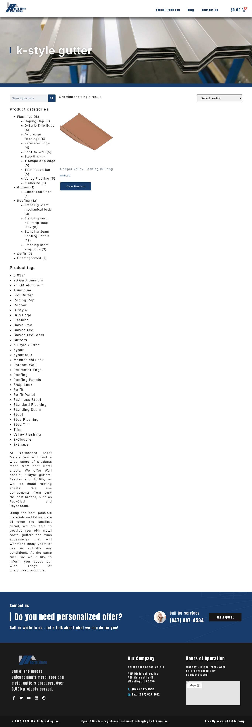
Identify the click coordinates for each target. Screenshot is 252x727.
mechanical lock (28, 360)
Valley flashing (27, 434)
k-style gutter (26, 345)
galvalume (22, 325)
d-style (20, 310)
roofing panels (27, 380)
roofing (20, 375)
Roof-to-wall (35, 152)
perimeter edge (27, 370)
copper (20, 305)
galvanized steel (28, 335)
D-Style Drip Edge (40, 125)
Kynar (18, 350)
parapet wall (25, 365)
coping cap (24, 300)
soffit (18, 390)
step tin (21, 424)
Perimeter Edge (37, 143)
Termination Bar (38, 169)
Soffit (21, 253)
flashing (21, 320)
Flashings (25, 116)
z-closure (22, 439)
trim (17, 429)
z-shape (21, 444)
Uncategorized (29, 258)
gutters (20, 340)
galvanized (23, 330)
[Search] (52, 98)
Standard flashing (30, 405)
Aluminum (22, 290)
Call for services (185, 613)
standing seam (27, 409)
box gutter (23, 295)
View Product (76, 186)
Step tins (32, 156)
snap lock (23, 385)
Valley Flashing (37, 178)
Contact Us (209, 10)
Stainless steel (27, 400)
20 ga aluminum (28, 280)
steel (18, 414)
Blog (190, 10)
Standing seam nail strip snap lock (37, 222)
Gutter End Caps (38, 192)
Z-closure (32, 183)
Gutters (23, 187)
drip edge (22, 315)
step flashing (26, 419)
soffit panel (24, 395)
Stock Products (168, 10)
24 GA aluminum (28, 285)
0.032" (19, 275)
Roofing (23, 200)
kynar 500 (22, 355)
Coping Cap (34, 121)
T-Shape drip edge (40, 161)
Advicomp (238, 721)
